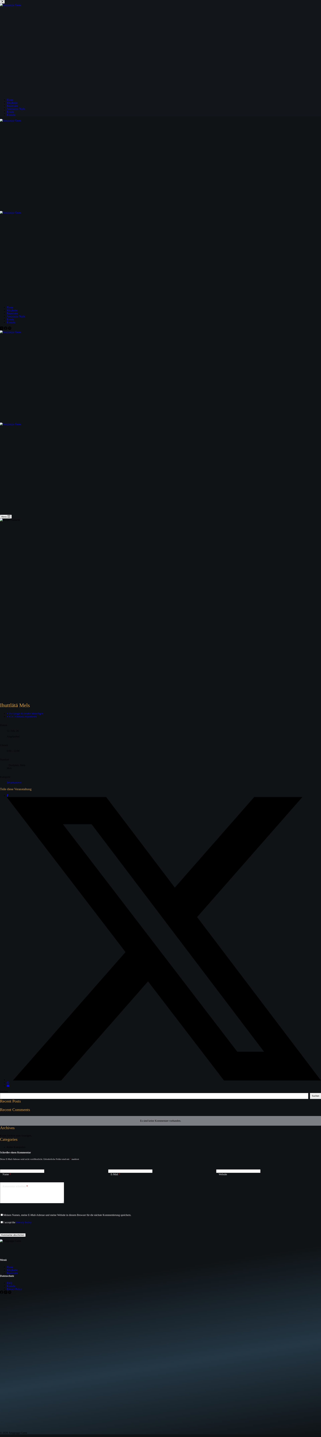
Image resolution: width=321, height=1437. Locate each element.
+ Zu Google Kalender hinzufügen (25, 713)
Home (10, 307)
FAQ (9, 1283)
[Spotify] (9, 329)
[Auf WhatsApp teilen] (8, 1082)
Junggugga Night (16, 316)
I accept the (17, 1222)
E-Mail (115, 1174)
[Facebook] (6, 329)
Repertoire (12, 313)
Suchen (4, 1091)
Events (10, 319)
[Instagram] (2, 329)
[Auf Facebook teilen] (7, 795)
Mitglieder (12, 310)
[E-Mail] (8, 1085)
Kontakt (11, 322)
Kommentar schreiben (15, 1186)
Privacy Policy (23, 1222)
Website (223, 1174)
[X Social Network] (164, 1079)
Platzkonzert (14, 782)
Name (7, 1174)
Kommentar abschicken (12, 1235)
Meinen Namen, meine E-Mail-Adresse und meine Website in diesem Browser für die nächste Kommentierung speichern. (67, 1215)
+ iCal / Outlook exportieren (21, 716)
